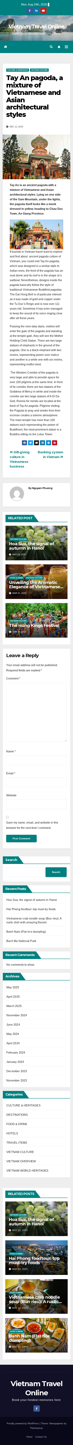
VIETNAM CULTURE (39, 70)
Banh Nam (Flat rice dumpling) (26, 931)
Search (11, 860)
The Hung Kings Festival (34, 625)
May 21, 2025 (20, 1347)
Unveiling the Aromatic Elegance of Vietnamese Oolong (34, 587)
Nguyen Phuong (42, 488)
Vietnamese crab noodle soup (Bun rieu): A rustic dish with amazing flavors (35, 1301)
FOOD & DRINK (16, 578)
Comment (13, 678)
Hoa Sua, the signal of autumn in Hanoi (31, 546)
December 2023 (16, 1071)
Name (11, 751)
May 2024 (12, 1033)
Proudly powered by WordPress (23, 1423)
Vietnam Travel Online (36, 26)
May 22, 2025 (20, 1269)
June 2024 (13, 1024)
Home (29, 1437)
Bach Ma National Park (21, 940)
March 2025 (14, 1006)
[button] (51, 46)
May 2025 (12, 987)
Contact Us (41, 1437)
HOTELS (12, 1133)
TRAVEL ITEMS (16, 1142)
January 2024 (15, 1061)
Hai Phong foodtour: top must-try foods (31, 909)
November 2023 (16, 1080)
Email (10, 773)
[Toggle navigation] (66, 47)
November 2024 (16, 1015)
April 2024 (13, 1043)
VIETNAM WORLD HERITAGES (27, 1170)
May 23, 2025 (20, 1230)
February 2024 (15, 1052)
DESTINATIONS (17, 1114)
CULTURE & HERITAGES (17, 70)
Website (11, 795)
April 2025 (13, 996)
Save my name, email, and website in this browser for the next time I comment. (32, 825)
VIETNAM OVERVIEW (21, 1161)
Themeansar (36, 1428)
